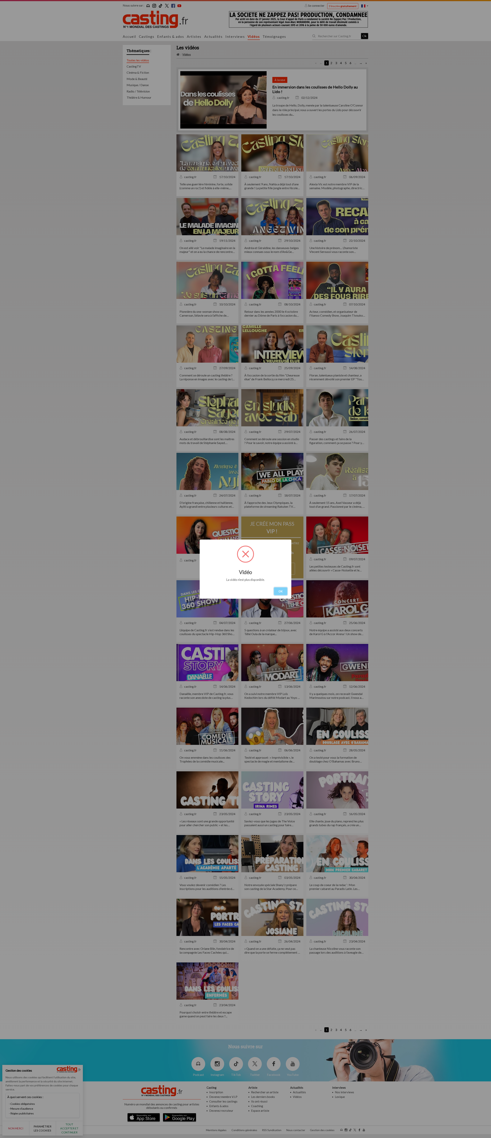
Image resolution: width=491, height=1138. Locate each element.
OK (280, 591)
